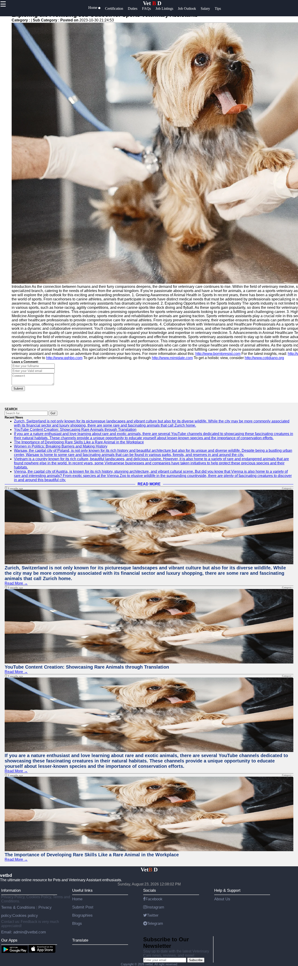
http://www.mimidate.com (172, 358)
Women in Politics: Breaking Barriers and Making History (60, 446)
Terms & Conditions (18, 907)
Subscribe (196, 960)
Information (11, 890)
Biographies (82, 915)
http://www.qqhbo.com (64, 358)
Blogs (77, 923)
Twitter (153, 915)
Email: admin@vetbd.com (23, 932)
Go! (53, 413)
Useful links (82, 890)
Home (77, 899)
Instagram (155, 907)
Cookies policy (25, 915)
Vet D (152, 3)
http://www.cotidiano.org (264, 358)
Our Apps (9, 940)
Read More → (16, 583)
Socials (149, 890)
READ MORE (149, 484)
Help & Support (227, 890)
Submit (18, 388)
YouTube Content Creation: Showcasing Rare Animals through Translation (75, 430)
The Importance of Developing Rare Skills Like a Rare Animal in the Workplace (79, 442)
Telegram (155, 923)
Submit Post (82, 907)
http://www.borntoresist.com (217, 354)
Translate (80, 940)
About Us (222, 899)
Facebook (154, 899)
